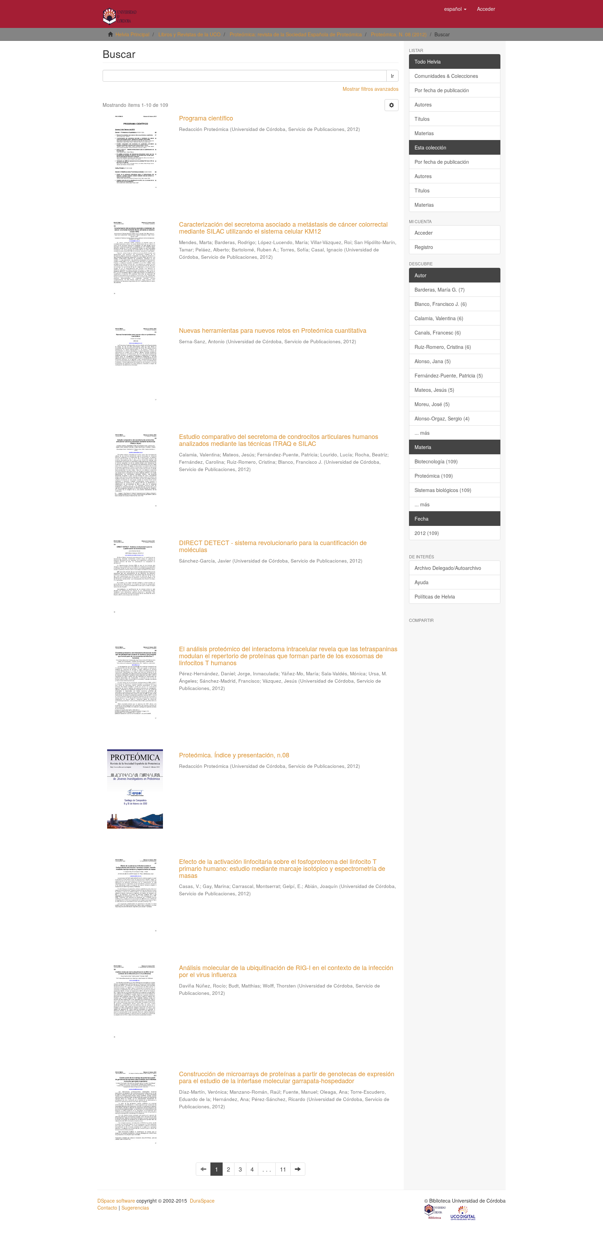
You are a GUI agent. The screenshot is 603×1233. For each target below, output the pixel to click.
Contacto (107, 1207)
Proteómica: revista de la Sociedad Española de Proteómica (296, 34)
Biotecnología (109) (436, 461)
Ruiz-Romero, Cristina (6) (443, 346)
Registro (424, 246)
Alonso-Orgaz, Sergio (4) (442, 418)
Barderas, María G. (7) (440, 289)
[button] (455, 8)
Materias (424, 133)
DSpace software (116, 1200)
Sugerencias (135, 1207)
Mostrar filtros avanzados (371, 88)
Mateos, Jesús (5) (434, 389)
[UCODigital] (463, 1212)
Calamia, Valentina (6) (439, 318)
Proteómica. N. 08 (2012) (399, 34)
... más (422, 432)
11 (283, 1169)
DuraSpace (202, 1200)
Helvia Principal (132, 34)
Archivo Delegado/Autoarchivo (448, 567)
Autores (423, 104)
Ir (392, 75)
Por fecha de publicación (442, 90)
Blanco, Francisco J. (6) (441, 303)
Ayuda (422, 582)
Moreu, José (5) (432, 404)
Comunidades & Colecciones (446, 75)
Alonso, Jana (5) (433, 361)
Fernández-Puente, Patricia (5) (449, 375)
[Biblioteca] (435, 1212)
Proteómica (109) (434, 475)
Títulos (422, 118)
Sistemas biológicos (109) (443, 489)
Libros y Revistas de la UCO (189, 34)
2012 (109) (427, 532)
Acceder (424, 232)
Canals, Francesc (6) (438, 332)
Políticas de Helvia (435, 596)
